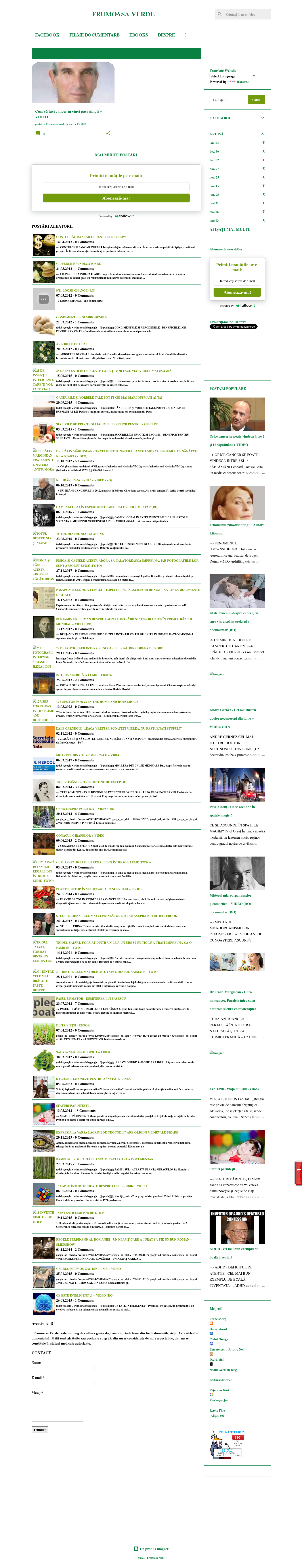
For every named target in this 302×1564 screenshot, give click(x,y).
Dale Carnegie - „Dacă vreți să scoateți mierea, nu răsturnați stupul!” (119, 728)
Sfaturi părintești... (73, 1105)
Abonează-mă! (116, 198)
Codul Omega (219, 1339)
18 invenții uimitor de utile (80, 1212)
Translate (242, 81)
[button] (108, 133)
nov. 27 (214, 168)
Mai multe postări (116, 155)
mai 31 (214, 203)
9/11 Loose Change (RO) (75, 290)
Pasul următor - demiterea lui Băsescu (91, 998)
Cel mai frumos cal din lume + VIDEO (88, 1268)
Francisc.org (218, 1318)
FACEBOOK (47, 35)
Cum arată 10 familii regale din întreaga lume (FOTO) (103, 862)
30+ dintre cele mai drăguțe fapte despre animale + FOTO (107, 971)
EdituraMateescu (221, 1380)
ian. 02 (214, 142)
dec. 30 (214, 151)
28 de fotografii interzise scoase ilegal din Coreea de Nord (109, 648)
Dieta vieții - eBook (73, 1025)
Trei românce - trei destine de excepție (91, 782)
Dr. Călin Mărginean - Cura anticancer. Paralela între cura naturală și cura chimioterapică (233, 1000)
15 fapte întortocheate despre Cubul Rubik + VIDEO (101, 1186)
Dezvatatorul (218, 1329)
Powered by (106, 216)
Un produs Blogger (153, 1548)
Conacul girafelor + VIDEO (80, 835)
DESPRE (166, 35)
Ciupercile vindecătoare (78, 263)
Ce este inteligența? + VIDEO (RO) (85, 1295)
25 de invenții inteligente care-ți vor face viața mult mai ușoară (114, 370)
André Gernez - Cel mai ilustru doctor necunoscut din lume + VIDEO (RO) (233, 718)
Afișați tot (217, 1415)
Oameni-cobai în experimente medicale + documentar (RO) (107, 507)
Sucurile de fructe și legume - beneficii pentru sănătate (107, 424)
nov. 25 (214, 177)
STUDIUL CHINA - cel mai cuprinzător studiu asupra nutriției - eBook (116, 915)
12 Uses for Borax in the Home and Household (97, 701)
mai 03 (214, 220)
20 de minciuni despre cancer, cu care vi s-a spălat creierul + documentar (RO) (234, 621)
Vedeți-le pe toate (176, 53)
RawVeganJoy (219, 1400)
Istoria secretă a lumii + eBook (84, 674)
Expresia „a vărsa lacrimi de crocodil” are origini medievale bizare (117, 1132)
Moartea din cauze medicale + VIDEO (88, 755)
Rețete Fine (217, 1410)
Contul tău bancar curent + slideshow (91, 236)
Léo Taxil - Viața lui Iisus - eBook (235, 1088)
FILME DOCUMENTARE (94, 35)
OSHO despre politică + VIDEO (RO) (85, 808)
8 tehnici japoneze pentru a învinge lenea (93, 1078)
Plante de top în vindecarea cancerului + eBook (99, 889)
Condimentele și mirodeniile (81, 317)
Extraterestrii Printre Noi (227, 1349)
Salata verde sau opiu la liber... (84, 1052)
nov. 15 (214, 186)
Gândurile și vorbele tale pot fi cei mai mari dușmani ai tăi (109, 397)
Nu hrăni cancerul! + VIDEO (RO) (84, 480)
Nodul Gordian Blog (223, 1369)
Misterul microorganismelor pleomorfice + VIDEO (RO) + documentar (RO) (232, 904)
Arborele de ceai (71, 344)
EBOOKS (138, 35)
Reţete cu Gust (219, 1390)
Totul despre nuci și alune (80, 533)
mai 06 (214, 211)
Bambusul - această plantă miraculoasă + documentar (104, 1159)
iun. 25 (214, 194)
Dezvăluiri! (217, 1359)
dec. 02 (214, 160)
